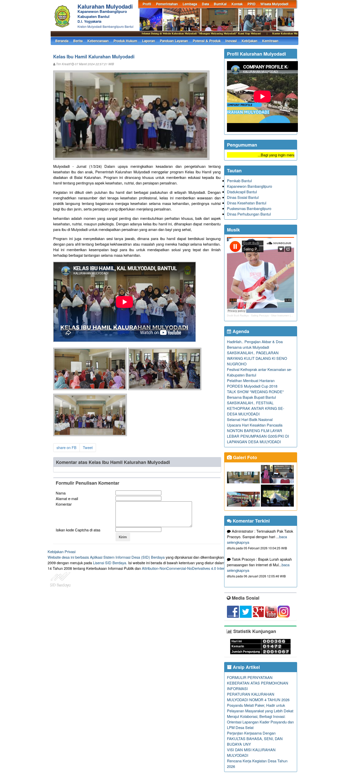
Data (205, 4)
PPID (251, 4)
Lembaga (190, 4)
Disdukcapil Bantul (242, 191)
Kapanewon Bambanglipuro (249, 186)
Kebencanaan (98, 40)
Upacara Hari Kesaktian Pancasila (254, 425)
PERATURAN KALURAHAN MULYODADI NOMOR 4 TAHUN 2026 (258, 696)
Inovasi (231, 40)
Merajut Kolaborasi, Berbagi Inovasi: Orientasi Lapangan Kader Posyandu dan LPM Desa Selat (260, 722)
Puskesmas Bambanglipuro (249, 208)
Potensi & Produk (207, 40)
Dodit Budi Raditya (238, 315)
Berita (78, 40)
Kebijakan (249, 40)
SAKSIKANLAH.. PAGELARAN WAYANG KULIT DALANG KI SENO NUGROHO (257, 358)
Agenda (240, 331)
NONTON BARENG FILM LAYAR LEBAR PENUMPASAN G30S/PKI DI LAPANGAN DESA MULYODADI (258, 436)
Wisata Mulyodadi (274, 4)
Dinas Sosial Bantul (243, 197)
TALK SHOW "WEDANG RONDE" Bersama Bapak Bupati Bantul (255, 394)
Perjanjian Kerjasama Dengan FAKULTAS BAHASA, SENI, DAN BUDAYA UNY (255, 738)
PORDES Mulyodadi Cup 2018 (252, 386)
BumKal (220, 4)
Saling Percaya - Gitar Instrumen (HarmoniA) (277, 315)
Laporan (148, 40)
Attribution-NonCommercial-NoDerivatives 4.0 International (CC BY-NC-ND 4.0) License (213, 568)
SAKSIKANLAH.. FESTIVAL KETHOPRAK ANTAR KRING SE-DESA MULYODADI (255, 408)
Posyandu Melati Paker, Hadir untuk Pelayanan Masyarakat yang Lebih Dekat (260, 707)
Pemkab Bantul (239, 180)
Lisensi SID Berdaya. (110, 562)
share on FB (66, 447)
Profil (147, 4)
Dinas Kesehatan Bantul (246, 202)
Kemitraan (270, 40)
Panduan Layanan (174, 40)
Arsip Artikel (246, 667)
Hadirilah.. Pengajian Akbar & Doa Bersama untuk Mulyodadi (255, 344)
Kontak (237, 4)
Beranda (61, 40)
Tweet (88, 447)
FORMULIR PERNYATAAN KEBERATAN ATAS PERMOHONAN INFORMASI (257, 683)
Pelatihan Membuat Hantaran (251, 380)
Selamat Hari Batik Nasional (250, 419)
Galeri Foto (244, 457)
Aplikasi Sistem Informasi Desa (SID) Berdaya (127, 557)
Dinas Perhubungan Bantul (249, 214)
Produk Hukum (125, 40)
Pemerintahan (167, 4)
